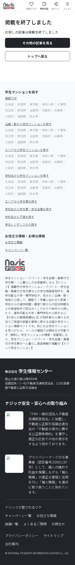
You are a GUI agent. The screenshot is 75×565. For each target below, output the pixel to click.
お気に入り (31, 8)
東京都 (34, 104)
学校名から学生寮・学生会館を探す (28, 209)
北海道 (9, 104)
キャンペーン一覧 (16, 250)
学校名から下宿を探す (19, 217)
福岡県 (21, 116)
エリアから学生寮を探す (21, 201)
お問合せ (58, 523)
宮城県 (21, 104)
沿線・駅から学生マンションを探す (28, 124)
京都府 (46, 110)
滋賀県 (34, 110)
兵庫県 (58, 110)
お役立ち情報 (13, 242)
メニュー (67, 8)
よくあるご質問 (35, 523)
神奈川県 (48, 104)
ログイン (56, 8)
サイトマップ (53, 535)
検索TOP (11, 98)
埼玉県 (9, 110)
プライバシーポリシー (21, 535)
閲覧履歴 (44, 8)
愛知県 (21, 110)
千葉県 (61, 104)
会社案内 (11, 543)
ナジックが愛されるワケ (23, 507)
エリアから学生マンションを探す (27, 150)
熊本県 (34, 116)
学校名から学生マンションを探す (27, 175)
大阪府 (9, 116)
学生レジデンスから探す (21, 224)
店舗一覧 (11, 523)
